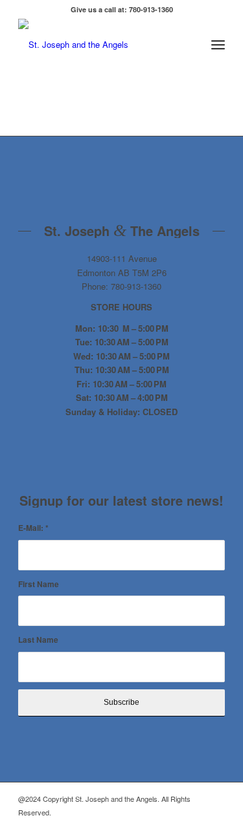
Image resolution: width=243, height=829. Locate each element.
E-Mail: (33, 527)
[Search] (189, 44)
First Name (38, 584)
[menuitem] (189, 44)
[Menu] (218, 44)
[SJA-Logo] (100, 44)
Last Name (38, 639)
